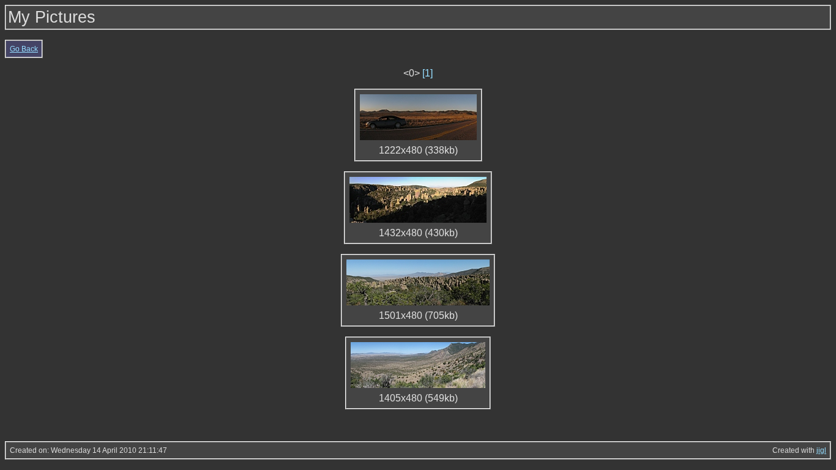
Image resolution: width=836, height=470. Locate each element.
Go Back (24, 49)
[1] (427, 73)
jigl (821, 450)
